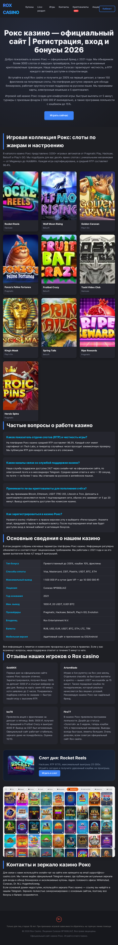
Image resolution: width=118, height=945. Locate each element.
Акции (95, 7)
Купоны (29, 7)
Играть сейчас (59, 115)
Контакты (64, 7)
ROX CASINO (11, 9)
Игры (52, 7)
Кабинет (107, 8)
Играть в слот (49, 773)
